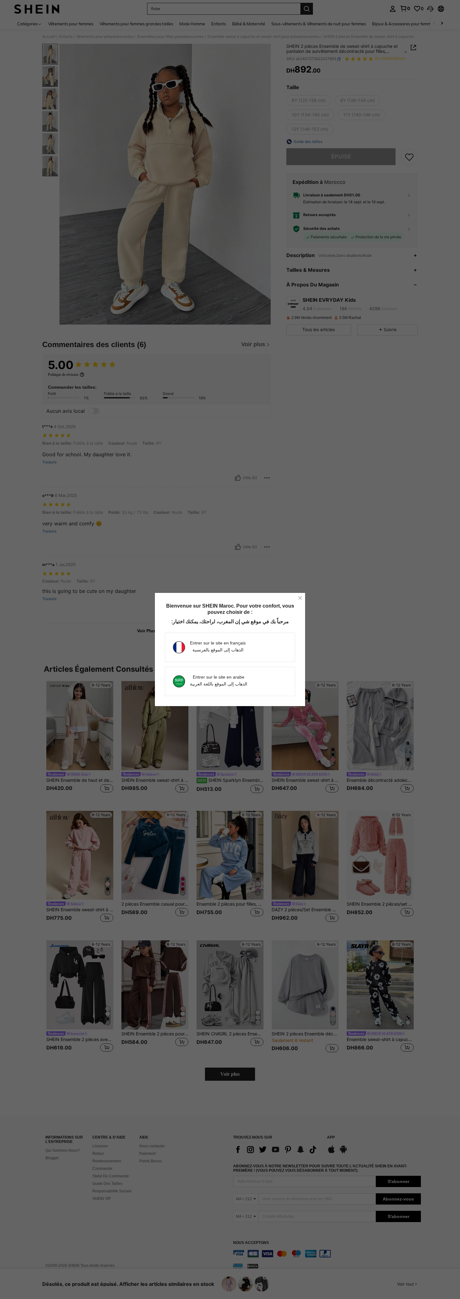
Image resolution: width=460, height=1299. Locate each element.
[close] (300, 598)
